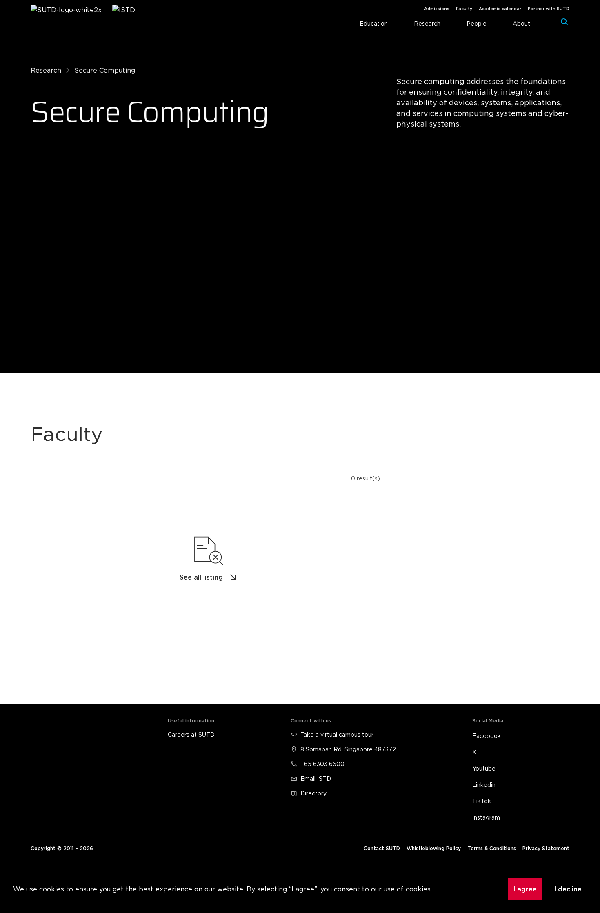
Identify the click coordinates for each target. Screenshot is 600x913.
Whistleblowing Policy (434, 848)
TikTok (481, 800)
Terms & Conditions (491, 848)
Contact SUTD (382, 848)
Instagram (486, 817)
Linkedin (484, 784)
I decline (568, 889)
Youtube (484, 768)
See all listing (201, 577)
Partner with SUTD (548, 8)
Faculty (464, 8)
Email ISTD (315, 778)
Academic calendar (500, 8)
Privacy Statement (545, 848)
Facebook (486, 735)
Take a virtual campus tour (336, 734)
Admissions (436, 8)
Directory (313, 793)
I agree (525, 889)
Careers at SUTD (191, 734)
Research (46, 70)
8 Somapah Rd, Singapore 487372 (348, 749)
